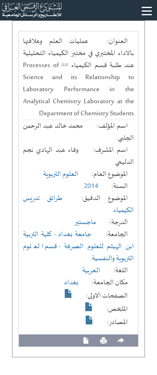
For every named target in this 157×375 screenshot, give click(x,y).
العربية (91, 271)
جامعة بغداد (74, 234)
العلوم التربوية (60, 174)
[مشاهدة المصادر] (89, 320)
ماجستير (85, 222)
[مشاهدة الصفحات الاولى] (68, 293)
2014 (91, 186)
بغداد (71, 283)
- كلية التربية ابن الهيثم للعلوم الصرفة (78, 240)
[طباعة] (103, 340)
